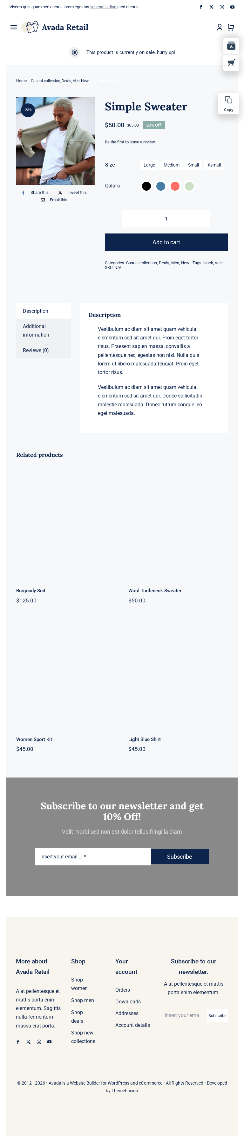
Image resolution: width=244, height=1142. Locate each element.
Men (175, 262)
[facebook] (201, 7)
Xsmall (214, 164)
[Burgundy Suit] (66, 523)
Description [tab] (35, 311)
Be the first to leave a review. (130, 142)
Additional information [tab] (36, 330)
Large (149, 164)
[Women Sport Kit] (66, 672)
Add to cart (166, 242)
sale (219, 262)
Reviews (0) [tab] (36, 350)
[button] (146, 186)
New (185, 262)
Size (110, 165)
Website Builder (85, 1083)
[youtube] (232, 7)
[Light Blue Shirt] (178, 672)
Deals (164, 262)
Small (193, 164)
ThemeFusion (125, 1090)
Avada (55, 1083)
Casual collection (141, 262)
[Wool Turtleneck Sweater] (178, 523)
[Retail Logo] (55, 23)
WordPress (118, 1083)
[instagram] (222, 7)
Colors (112, 186)
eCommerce (150, 1083)
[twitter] (211, 7)
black (208, 262)
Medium (172, 164)
